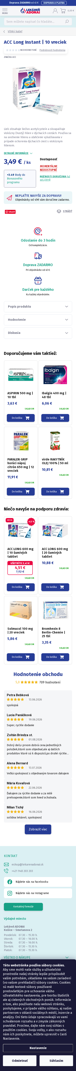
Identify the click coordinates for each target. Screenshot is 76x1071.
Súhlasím (56, 1061)
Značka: (10, 57)
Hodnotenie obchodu (38, 674)
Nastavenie (38, 1048)
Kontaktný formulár (23, 906)
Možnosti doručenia (55, 178)
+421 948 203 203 (22, 871)
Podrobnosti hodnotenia (52, 50)
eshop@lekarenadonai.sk (27, 864)
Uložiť (12, 211)
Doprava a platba (54, 3)
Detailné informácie (16, 153)
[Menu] (5, 11)
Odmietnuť (20, 1061)
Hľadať (67, 21)
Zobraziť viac (38, 829)
